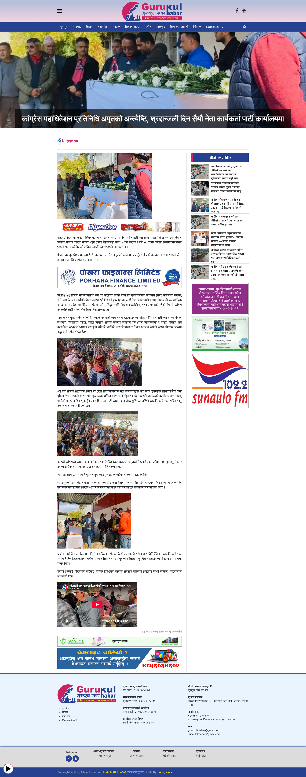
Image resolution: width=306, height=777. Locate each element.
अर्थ (147, 26)
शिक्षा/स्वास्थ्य (132, 27)
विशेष (89, 27)
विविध (196, 26)
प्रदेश (115, 26)
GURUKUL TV (214, 27)
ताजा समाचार (221, 157)
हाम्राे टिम (66, 716)
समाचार (76, 27)
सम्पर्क (65, 712)
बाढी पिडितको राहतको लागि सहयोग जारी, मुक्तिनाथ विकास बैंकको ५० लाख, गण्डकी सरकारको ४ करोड (227, 239)
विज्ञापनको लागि (69, 720)
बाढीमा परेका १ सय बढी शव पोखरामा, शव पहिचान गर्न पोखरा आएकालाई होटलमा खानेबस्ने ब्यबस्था (228, 206)
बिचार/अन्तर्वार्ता (179, 27)
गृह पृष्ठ (63, 27)
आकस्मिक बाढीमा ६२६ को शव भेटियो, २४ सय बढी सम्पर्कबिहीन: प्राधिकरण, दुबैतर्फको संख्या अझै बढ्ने (227, 172)
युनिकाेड (65, 708)
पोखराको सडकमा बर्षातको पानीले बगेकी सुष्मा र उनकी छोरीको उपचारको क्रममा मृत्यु (226, 187)
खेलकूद (161, 27)
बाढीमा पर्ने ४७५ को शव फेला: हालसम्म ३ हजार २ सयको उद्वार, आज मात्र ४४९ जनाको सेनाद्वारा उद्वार (227, 272)
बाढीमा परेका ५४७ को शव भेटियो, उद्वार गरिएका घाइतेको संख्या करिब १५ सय (227, 220)
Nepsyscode (165, 772)
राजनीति (102, 27)
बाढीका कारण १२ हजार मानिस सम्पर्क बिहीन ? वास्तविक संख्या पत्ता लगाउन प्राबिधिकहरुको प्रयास (227, 256)
